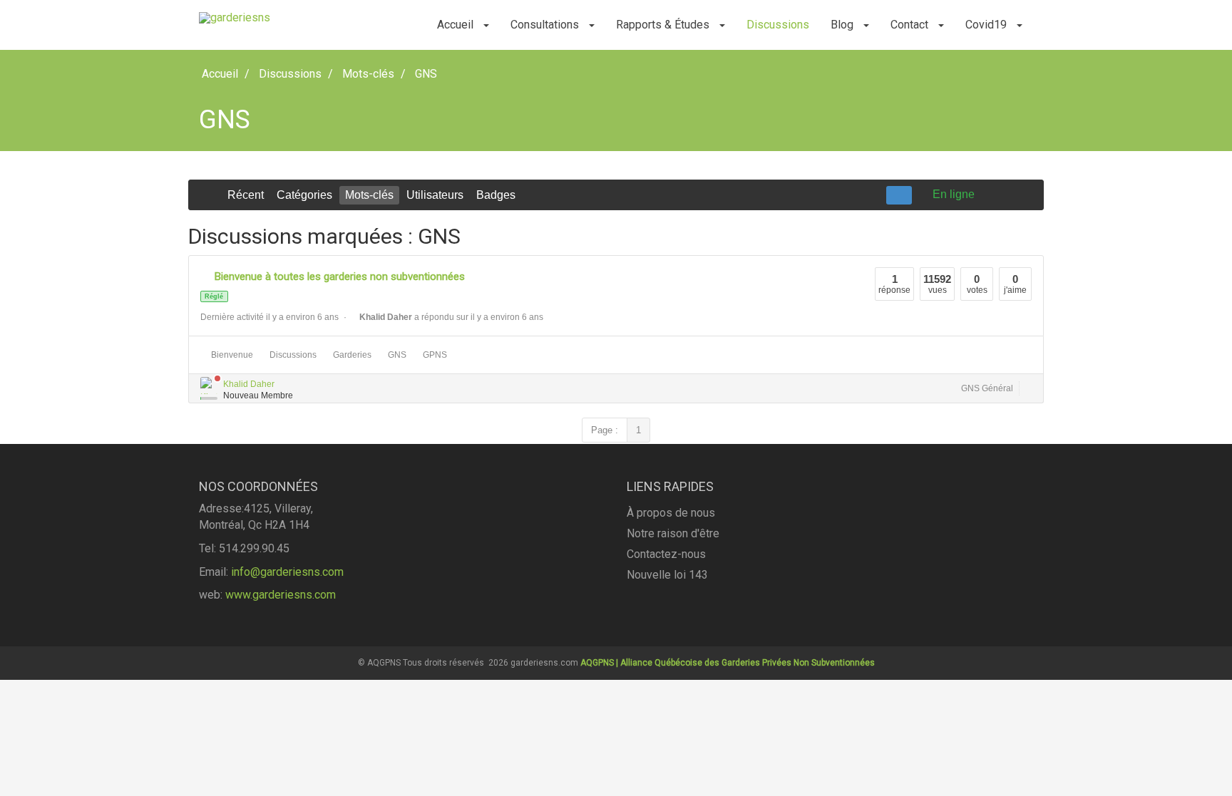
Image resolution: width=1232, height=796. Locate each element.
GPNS (433, 355)
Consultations (546, 24)
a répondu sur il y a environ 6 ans (451, 317)
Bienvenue (230, 355)
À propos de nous (671, 513)
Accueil (456, 24)
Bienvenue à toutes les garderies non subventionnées (340, 276)
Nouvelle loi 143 (667, 575)
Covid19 (987, 24)
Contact (910, 24)
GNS (395, 355)
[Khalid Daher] (208, 385)
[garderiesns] (234, 17)
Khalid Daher (248, 384)
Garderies (350, 355)
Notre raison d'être (673, 533)
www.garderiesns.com (280, 594)
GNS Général (987, 388)
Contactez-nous (666, 554)
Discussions (777, 24)
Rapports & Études (664, 24)
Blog (843, 24)
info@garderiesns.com (287, 572)
